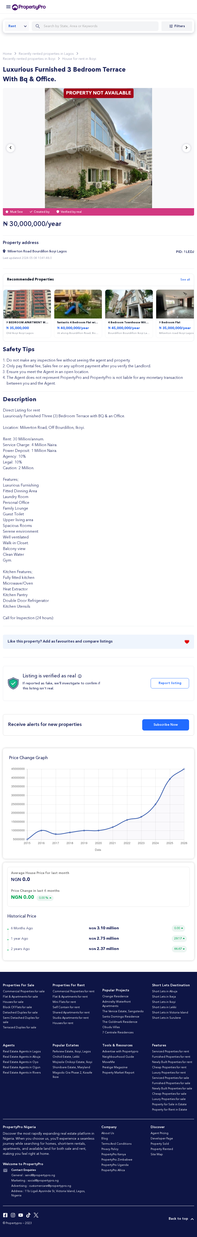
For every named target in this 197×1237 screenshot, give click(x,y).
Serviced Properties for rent (170, 1051)
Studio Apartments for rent (71, 1018)
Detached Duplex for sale (20, 1012)
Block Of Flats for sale (17, 1007)
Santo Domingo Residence (120, 1016)
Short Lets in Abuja (164, 991)
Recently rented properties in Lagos (46, 54)
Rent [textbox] (12, 26)
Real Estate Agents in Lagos (22, 1051)
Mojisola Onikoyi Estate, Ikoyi (72, 1062)
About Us (107, 1133)
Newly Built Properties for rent (172, 1062)
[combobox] (17, 26)
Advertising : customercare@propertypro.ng (41, 1186)
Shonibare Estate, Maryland (71, 1067)
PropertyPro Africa (113, 1170)
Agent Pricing (159, 1133)
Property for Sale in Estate (169, 1104)
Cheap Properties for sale (169, 1094)
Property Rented (162, 1149)
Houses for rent (63, 1023)
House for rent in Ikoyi (79, 59)
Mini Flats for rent (64, 1002)
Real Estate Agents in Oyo (20, 1062)
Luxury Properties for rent (169, 1072)
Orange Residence (115, 996)
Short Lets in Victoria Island (170, 1012)
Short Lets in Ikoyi (164, 1002)
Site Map (157, 1154)
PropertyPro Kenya (113, 1154)
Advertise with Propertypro (120, 1051)
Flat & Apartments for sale (20, 996)
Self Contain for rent (66, 1007)
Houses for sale (13, 1002)
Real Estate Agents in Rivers (22, 1072)
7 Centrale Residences (117, 1032)
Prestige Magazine (115, 1067)
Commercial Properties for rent (73, 991)
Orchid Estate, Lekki (66, 1057)
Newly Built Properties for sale (172, 1088)
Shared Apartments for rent (71, 1012)
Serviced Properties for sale (170, 1078)
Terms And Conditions (116, 1144)
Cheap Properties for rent (169, 1067)
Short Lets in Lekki (164, 1007)
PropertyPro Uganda (115, 1165)
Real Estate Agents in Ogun (21, 1067)
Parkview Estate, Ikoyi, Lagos (72, 1051)
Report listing (170, 683)
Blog (104, 1138)
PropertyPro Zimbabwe (116, 1159)
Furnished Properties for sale (171, 1083)
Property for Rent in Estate (169, 1109)
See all (185, 279)
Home (7, 54)
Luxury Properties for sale (169, 1099)
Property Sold (160, 1144)
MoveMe (108, 1062)
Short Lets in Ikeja (164, 996)
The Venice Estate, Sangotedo (123, 1011)
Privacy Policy (109, 1149)
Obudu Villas (111, 1027)
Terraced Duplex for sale (19, 1027)
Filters (179, 26)
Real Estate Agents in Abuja (21, 1057)
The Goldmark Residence (119, 1022)
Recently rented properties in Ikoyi (29, 59)
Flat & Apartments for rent (70, 996)
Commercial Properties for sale (24, 991)
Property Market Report (118, 1072)
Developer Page (162, 1138)
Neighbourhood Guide (118, 1057)
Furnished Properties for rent (171, 1057)
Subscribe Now (166, 724)
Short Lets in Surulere (166, 1018)
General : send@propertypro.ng (33, 1175)
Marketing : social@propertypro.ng (35, 1180)
